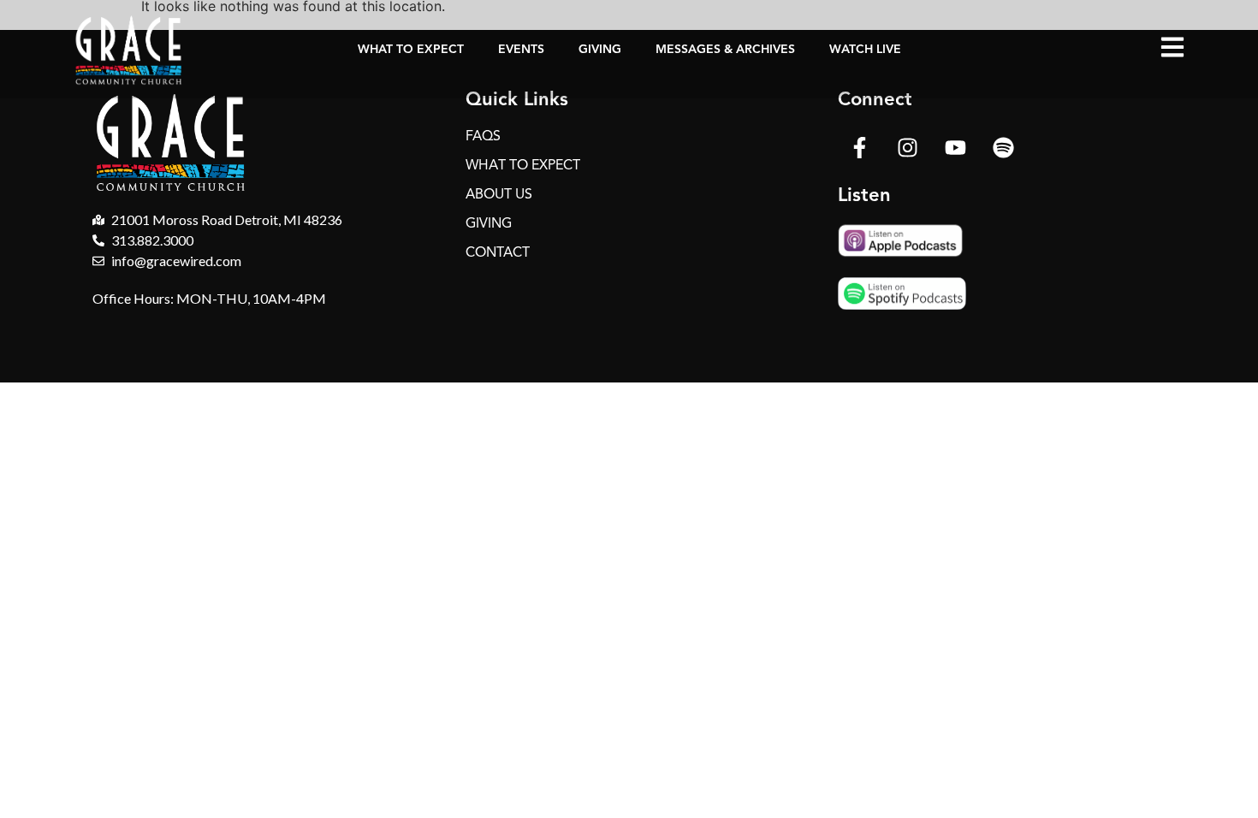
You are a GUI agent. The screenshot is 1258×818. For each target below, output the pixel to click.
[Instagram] (907, 147)
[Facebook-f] (859, 147)
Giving (600, 49)
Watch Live (865, 49)
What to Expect (411, 49)
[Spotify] (1003, 147)
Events (521, 49)
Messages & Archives (725, 49)
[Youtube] (955, 147)
